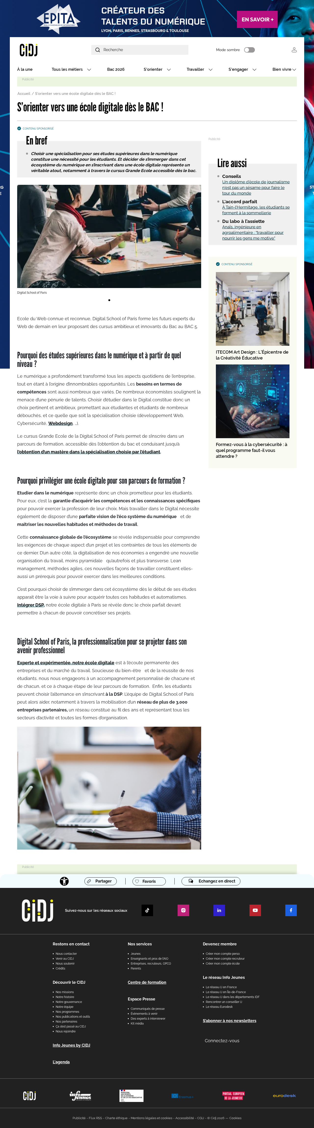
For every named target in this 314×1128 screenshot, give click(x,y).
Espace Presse (141, 999)
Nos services (140, 944)
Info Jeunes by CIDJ (71, 1045)
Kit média (137, 1023)
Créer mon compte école (223, 963)
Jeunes (136, 953)
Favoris (149, 881)
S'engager (238, 69)
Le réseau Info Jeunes (224, 977)
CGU (200, 1118)
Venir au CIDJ (65, 958)
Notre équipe (64, 1007)
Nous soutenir (65, 963)
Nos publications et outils (73, 1016)
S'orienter (153, 69)
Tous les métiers (67, 69)
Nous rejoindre (66, 1031)
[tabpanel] (109, 240)
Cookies (235, 1118)
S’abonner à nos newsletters (229, 1020)
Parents (136, 968)
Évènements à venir (144, 1013)
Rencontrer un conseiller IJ (224, 1002)
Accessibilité (184, 1118)
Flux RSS (95, 1118)
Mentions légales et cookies (151, 1118)
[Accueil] (40, 49)
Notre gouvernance (69, 1002)
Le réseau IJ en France (221, 987)
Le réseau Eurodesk (219, 1007)
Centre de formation (147, 982)
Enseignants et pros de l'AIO (149, 958)
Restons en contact (71, 944)
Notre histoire (65, 997)
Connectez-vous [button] (222, 1040)
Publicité (79, 1118)
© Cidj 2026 (215, 1118)
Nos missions (65, 992)
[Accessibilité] (64, 881)
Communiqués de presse (148, 1009)
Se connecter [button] (294, 49)
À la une (25, 69)
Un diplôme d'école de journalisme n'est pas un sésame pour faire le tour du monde (256, 187)
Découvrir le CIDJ (69, 982)
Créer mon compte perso (223, 953)
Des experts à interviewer (148, 1018)
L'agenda (61, 1062)
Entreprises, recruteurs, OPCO (151, 963)
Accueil (23, 93)
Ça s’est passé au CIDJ (71, 1026)
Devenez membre (220, 944)
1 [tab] (109, 300)
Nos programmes (67, 1011)
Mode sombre (228, 50)
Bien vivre (282, 69)
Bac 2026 (116, 69)
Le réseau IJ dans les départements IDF (233, 997)
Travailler (195, 69)
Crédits (60, 968)
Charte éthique (116, 1118)
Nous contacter (66, 953)
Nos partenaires (66, 1021)
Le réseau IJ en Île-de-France (226, 992)
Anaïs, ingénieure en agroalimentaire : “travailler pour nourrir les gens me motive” (253, 232)
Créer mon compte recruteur (225, 958)
